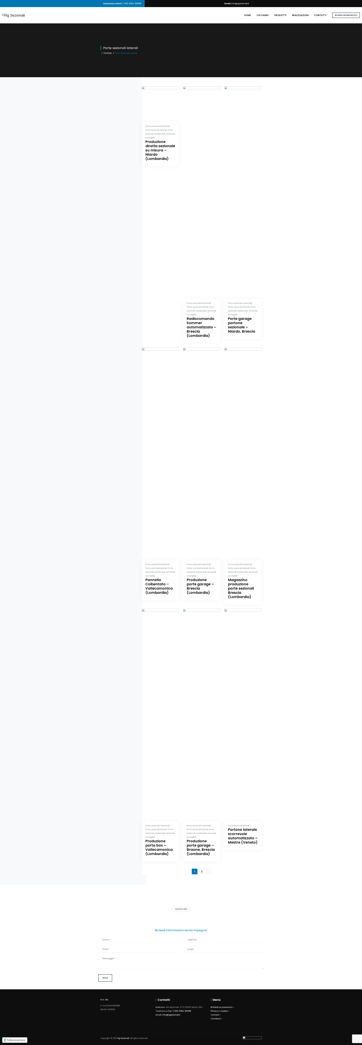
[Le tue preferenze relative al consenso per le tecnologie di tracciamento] (14, 1040)
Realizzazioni (300, 15)
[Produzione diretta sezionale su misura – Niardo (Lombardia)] (157, 115)
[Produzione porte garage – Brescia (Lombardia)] (198, 518)
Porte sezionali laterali (156, 130)
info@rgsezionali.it (240, 3)
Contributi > (216, 1018)
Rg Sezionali (123, 1038)
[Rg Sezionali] (13, 15)
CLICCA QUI (181, 909)
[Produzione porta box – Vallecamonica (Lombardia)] (157, 779)
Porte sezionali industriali (157, 126)
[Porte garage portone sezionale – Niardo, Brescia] (240, 257)
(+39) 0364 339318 (182, 1011)
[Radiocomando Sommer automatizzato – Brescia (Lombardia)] (198, 257)
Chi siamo (263, 15)
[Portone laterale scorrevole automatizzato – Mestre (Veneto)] (240, 779)
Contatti (320, 15)
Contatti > (216, 1014)
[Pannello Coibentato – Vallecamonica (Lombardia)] (157, 518)
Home (247, 15)
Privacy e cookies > (220, 1011)
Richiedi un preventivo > (222, 1007)
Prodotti (280, 15)
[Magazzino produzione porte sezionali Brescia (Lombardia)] (240, 518)
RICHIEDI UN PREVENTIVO (346, 15)
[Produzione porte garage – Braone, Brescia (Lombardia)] (198, 779)
